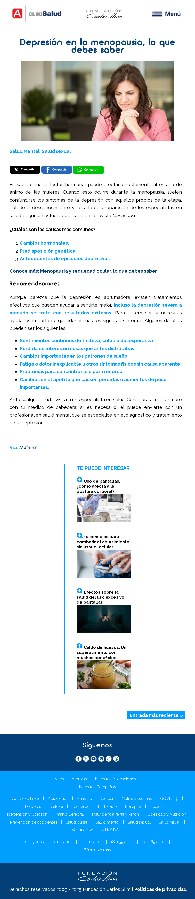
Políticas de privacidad (160, 889)
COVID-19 (169, 798)
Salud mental (107, 822)
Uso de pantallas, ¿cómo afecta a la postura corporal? (98, 486)
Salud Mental (25, 151)
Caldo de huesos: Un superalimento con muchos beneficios (101, 652)
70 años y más (97, 849)
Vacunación (82, 830)
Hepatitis (158, 806)
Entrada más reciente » (156, 715)
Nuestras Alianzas (70, 779)
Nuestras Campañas (97, 786)
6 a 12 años (62, 841)
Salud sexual (56, 151)
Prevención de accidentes (33, 822)
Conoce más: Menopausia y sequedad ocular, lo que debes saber (83, 271)
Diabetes (33, 806)
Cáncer (107, 798)
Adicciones (58, 798)
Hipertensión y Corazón (25, 814)
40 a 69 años (153, 841)
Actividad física (25, 798)
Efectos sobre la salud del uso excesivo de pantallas (100, 597)
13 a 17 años (91, 841)
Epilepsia (133, 806)
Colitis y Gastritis (137, 798)
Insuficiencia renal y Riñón (115, 814)
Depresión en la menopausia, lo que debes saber (97, 46)
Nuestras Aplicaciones (115, 779)
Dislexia (56, 806)
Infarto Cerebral (70, 814)
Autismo (84, 798)
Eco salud (81, 806)
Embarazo (107, 806)
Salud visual (169, 822)
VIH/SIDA (110, 830)
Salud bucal (76, 822)
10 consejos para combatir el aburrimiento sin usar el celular (103, 541)
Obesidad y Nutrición (166, 814)
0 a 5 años (34, 841)
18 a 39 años (122, 841)
